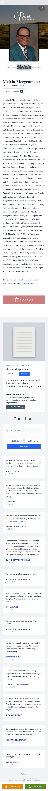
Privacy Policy (17, 781)
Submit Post (24, 446)
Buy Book (24, 374)
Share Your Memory (15, 407)
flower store (29, 283)
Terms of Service (30, 781)
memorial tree (31, 279)
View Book (11, 374)
